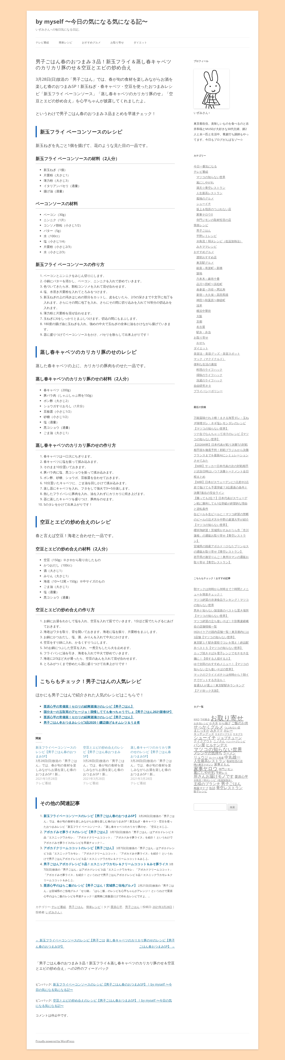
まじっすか (201, 730)
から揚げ (224, 723)
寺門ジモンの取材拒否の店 (213, 220)
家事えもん (222, 764)
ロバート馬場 (216, 757)
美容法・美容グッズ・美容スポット (217, 354)
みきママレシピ (206, 247)
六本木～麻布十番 (208, 279)
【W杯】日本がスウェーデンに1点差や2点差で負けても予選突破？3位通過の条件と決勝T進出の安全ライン (221, 487)
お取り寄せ (117, 42)
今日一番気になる (205, 166)
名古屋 (200, 327)
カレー (228, 730)
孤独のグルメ (205, 198)
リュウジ (201, 757)
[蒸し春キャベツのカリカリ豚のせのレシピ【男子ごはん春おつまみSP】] (154, 765)
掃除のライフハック (209, 375)
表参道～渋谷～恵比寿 (210, 289)
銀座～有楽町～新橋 (209, 268)
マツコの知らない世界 (210, 177)
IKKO (197, 719)
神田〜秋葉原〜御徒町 (210, 300)
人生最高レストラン (209, 193)
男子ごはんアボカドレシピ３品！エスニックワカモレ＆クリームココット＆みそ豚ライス (106, 864)
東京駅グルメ (205, 263)
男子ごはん (76, 907)
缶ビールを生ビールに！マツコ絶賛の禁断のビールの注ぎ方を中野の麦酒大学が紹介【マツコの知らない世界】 (221, 519)
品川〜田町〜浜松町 (209, 284)
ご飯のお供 (239, 723)
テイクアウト (203, 741)
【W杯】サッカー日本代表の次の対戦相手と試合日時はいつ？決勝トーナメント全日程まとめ (221, 471)
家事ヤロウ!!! (204, 214)
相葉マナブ (201, 788)
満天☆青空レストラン (210, 188)
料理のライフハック (209, 370)
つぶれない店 (232, 727)
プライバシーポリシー (208, 391)
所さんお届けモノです (214, 776)
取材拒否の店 (235, 761)
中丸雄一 (232, 757)
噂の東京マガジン (203, 764)
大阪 (199, 316)
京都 (199, 321)
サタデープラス (223, 734)
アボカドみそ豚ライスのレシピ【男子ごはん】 (76, 832)
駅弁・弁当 (203, 332)
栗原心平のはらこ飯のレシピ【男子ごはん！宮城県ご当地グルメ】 (90, 885)
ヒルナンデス (216, 745)
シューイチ (203, 204)
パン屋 (199, 744)
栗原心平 (116, 907)
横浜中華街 (203, 311)
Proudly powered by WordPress (55, 1041)
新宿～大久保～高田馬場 (212, 295)
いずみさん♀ (54, 912)
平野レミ (222, 773)
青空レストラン (229, 787)
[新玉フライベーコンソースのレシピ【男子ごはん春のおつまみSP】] (59, 765)
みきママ (216, 730)
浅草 (199, 305)
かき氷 (213, 723)
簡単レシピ (65, 42)
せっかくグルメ (208, 727)
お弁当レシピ (201, 723)
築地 (199, 273)
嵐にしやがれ (205, 182)
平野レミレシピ (206, 236)
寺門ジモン (226, 769)
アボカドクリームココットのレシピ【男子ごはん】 (79, 848)
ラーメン (229, 753)
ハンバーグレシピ (235, 741)
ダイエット (140, 42)
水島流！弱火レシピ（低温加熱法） (219, 241)
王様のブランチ (207, 783)
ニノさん (219, 741)
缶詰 (212, 788)
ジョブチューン (229, 737)
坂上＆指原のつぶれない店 (213, 209)
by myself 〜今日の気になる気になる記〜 (92, 21)
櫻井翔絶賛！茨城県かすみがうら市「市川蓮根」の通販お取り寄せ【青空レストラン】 (221, 535)
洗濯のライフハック (209, 380)
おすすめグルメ (91, 42)
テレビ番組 (42, 42)
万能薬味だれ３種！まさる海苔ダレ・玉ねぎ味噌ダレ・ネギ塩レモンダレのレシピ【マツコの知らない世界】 (221, 423)
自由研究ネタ (202, 386)
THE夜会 (205, 719)
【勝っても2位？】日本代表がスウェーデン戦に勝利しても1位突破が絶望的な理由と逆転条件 (220, 503)
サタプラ (238, 734)
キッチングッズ (204, 734)
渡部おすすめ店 (206, 257)
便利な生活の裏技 (205, 364)
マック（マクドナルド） (210, 359)
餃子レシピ (200, 791)
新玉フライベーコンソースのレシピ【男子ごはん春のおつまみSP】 (91, 816)
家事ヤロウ (206, 768)
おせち (200, 343)
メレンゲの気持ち (208, 753)
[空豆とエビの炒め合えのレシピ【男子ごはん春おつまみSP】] (106, 765)
